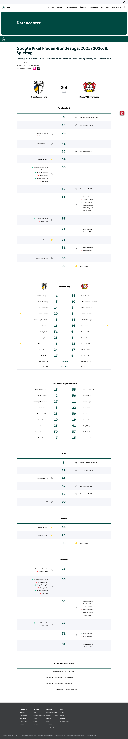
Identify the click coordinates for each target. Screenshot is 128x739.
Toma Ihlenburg (43, 301)
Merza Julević (41, 178)
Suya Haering (41, 172)
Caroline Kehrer (88, 125)
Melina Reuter (42, 438)
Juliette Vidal (87, 395)
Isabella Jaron (43, 136)
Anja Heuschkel (43, 170)
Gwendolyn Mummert (39, 401)
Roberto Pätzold (86, 361)
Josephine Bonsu (40, 133)
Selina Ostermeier (86, 307)
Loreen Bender (87, 202)
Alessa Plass (68, 683)
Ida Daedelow (87, 414)
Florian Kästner (43, 361)
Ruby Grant (86, 229)
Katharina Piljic (87, 232)
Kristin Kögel (87, 208)
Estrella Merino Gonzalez (89, 301)
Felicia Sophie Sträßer (41, 319)
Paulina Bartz (87, 210)
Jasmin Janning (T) (42, 295)
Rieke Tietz (44, 221)
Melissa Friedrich (86, 313)
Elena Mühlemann (40, 167)
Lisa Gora (45, 181)
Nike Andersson (43, 159)
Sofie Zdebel (84, 266)
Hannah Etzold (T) (40, 389)
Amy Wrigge (87, 247)
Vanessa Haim (87, 197)
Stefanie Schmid (85, 117)
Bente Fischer (42, 395)
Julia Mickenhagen (87, 319)
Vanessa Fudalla (88, 189)
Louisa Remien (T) (88, 389)
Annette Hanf (69, 677)
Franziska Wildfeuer (71, 689)
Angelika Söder (34, 65)
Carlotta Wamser (88, 432)
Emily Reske (41, 143)
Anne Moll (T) (85, 295)
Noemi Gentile (41, 218)
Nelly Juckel (44, 332)
